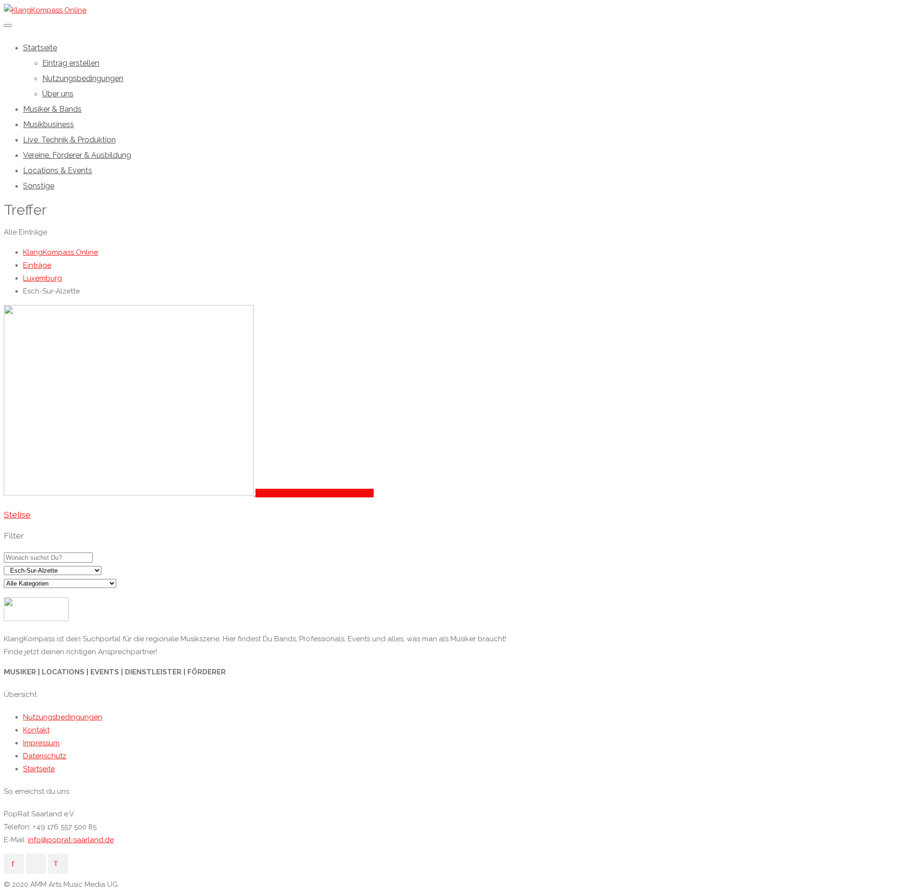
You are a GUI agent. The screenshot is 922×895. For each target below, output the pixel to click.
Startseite (40, 47)
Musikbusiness (48, 124)
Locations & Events (57, 170)
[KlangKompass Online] (45, 10)
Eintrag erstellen (70, 63)
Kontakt (36, 730)
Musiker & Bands (52, 109)
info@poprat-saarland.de (71, 840)
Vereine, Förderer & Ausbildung (77, 155)
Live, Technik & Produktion (69, 139)
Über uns (57, 93)
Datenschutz (44, 756)
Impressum (41, 743)
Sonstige (38, 185)
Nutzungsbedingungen (82, 78)
